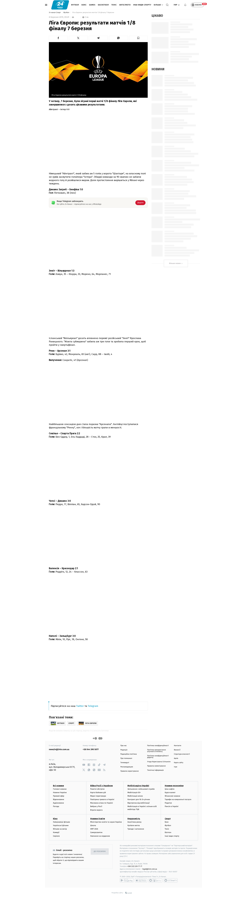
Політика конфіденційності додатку (158, 756)
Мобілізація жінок (135, 796)
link (83, 765)
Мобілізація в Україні (138, 785)
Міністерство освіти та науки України (106, 822)
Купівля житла (133, 825)
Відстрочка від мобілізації (138, 803)
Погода (56, 806)
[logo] (60, 5)
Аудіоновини (58, 803)
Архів (176, 758)
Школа (93, 825)
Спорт (168, 818)
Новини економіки (174, 785)
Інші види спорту (142, 5)
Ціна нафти (169, 789)
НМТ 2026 (94, 829)
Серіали (56, 836)
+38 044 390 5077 (91, 749)
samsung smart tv (171, 880)
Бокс (84, 5)
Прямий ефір (58, 796)
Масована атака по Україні (101, 803)
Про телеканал (126, 758)
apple (141, 880)
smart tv (155, 880)
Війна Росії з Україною (101, 785)
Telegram (93, 705)
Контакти (177, 745)
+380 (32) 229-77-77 (134, 866)
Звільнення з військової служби (141, 789)
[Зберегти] (138, 38)
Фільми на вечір (60, 829)
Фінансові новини (172, 796)
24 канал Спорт (55, 12)
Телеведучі (124, 762)
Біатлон (168, 832)
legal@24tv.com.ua (149, 869)
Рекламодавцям (126, 767)
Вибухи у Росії (96, 806)
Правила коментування (156, 766)
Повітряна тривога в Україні (102, 799)
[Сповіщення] (185, 5)
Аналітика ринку (134, 822)
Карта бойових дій (98, 792)
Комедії (56, 832)
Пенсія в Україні (171, 806)
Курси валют (170, 792)
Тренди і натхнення (135, 829)
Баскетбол (103, 5)
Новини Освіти (97, 818)
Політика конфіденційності (158, 745)
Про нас (123, 745)
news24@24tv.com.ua (59, 749)
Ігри (175, 767)
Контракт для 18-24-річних (138, 799)
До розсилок (100, 851)
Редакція (123, 750)
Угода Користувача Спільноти (158, 762)
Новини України (60, 792)
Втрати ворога (96, 810)
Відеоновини (58, 799)
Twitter (80, 705)
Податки (168, 803)
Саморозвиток (96, 832)
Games (92, 5)
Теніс (114, 5)
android (127, 880)
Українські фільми (60, 825)
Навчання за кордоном (100, 836)
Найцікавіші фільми (61, 822)
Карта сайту (178, 762)
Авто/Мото (125, 5)
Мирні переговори (98, 796)
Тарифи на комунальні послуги (178, 799)
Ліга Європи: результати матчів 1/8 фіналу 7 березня (93, 12)
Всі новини (58, 785)
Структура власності (182, 754)
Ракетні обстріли (97, 789)
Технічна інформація (155, 770)
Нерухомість (133, 818)
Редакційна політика (128, 754)
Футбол (75, 5)
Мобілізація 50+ (134, 792)
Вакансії (177, 750)
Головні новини (60, 789)
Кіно (55, 818)
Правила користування (129, 771)
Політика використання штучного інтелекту (156, 750)
